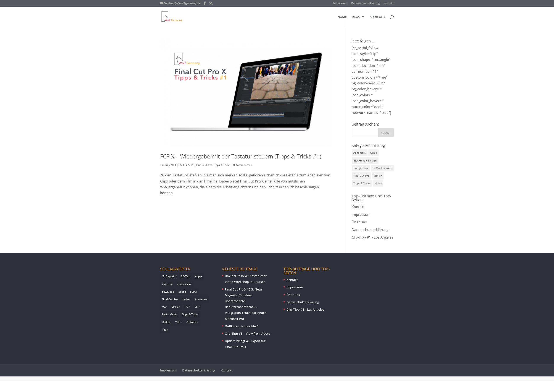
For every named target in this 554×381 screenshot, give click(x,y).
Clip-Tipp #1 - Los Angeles (372, 237)
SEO (197, 307)
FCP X (193, 292)
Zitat (165, 330)
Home (342, 17)
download (168, 292)
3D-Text (186, 276)
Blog (356, 17)
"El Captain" (169, 276)
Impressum (340, 3)
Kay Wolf (170, 165)
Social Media (169, 314)
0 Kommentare (242, 165)
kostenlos (201, 299)
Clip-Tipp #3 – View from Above (247, 333)
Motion (378, 176)
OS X (187, 307)
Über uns (377, 17)
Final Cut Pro (204, 165)
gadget (186, 299)
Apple (373, 153)
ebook (182, 292)
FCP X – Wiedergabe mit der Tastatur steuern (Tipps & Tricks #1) (240, 156)
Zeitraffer (192, 322)
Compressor (360, 168)
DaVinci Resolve (382, 168)
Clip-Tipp (167, 284)
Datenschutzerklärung (365, 3)
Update (166, 322)
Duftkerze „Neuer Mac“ (241, 326)
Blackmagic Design (365, 160)
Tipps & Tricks (221, 165)
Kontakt (389, 3)
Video (378, 183)
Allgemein (359, 153)
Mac (164, 307)
